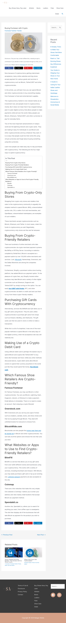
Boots (36, 594)
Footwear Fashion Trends (13, 31)
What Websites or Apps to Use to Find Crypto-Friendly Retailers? (22, 180)
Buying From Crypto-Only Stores (15, 163)
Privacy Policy (22, 591)
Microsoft (18, 259)
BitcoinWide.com (12, 177)
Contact (20, 594)
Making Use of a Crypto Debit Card (16, 169)
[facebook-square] (54, 595)
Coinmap (9, 185)
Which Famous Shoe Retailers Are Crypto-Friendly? (21, 171)
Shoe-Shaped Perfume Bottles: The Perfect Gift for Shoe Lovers (13, 561)
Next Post (41, 535)
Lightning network (14, 477)
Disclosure (23, 64)
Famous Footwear (12, 173)
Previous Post (6, 535)
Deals (36, 607)
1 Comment (7, 563)
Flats (36, 600)
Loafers (36, 597)
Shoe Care (37, 604)
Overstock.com (11, 175)
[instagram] (59, 595)
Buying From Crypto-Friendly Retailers (17, 165)
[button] (62, 14)
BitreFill (9, 183)
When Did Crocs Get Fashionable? (30, 560)
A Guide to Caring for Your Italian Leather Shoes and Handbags (55, 87)
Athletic (36, 591)
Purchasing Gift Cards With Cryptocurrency (18, 167)
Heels (6, 565)
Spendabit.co (11, 187)
